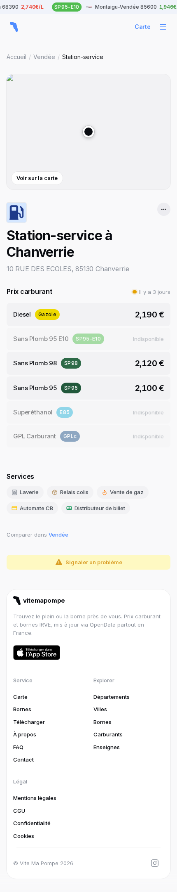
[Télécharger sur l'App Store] (36, 652)
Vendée (44, 56)
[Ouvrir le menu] (163, 26)
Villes (100, 709)
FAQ (18, 747)
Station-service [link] (82, 56)
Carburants (108, 734)
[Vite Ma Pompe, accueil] (14, 26)
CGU (19, 810)
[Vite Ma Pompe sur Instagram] (155, 863)
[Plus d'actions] (163, 209)
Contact (23, 759)
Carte (143, 26)
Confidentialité (32, 823)
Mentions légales (34, 798)
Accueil (16, 56)
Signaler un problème (93, 562)
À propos (24, 734)
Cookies (23, 836)
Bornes (22, 709)
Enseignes (106, 747)
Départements (111, 696)
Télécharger (29, 722)
